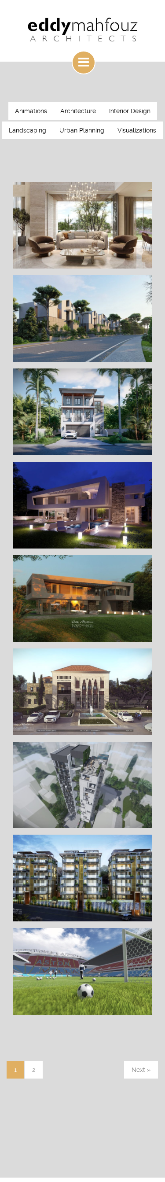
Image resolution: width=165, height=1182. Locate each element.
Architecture (78, 110)
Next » (141, 1069)
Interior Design (129, 110)
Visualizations (136, 130)
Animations (31, 110)
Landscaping (27, 130)
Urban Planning (81, 130)
